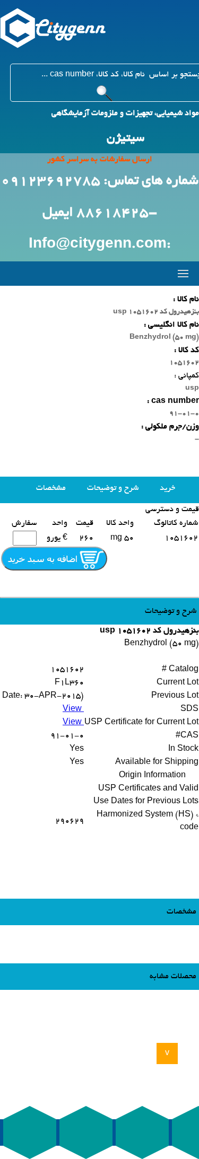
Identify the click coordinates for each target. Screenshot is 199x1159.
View (73, 709)
